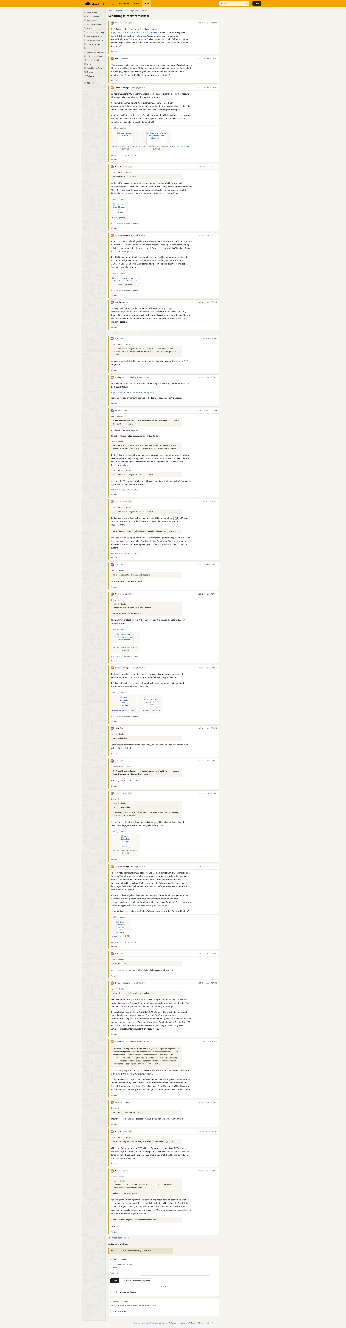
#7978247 (213, 668)
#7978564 (213, 1131)
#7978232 (213, 564)
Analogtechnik (92, 20)
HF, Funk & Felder (94, 24)
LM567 (176, 517)
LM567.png (122, 284)
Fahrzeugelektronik (95, 36)
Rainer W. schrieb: (117, 1177)
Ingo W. (118, 302)
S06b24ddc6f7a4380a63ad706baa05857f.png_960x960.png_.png (166, 146)
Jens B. (118, 59)
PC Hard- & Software (95, 56)
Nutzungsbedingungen (178, 1323)
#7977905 (213, 88)
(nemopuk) (127, 1102)
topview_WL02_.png (147, 710)
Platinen (90, 28)
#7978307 (213, 953)
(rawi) (126, 410)
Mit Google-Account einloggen (124, 1292)
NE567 (187, 999)
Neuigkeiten (124, 3)
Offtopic (90, 72)
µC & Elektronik (93, 16)
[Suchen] (247, 3)
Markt (89, 64)
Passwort (114, 1273)
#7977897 (213, 59)
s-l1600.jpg (116, 217)
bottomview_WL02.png (120, 710)
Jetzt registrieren (119, 1311)
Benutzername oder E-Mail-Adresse (121, 1266)
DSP (88, 48)
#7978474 (213, 1041)
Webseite (90, 76)
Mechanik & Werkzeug (95, 32)
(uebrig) (125, 302)
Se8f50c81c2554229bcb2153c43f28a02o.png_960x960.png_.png (135, 146)
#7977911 (213, 166)
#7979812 (213, 1171)
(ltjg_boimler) (131, 377)
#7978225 (213, 501)
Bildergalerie (92, 83)
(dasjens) (125, 59)
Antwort (114, 52)
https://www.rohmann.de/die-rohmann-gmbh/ (132, 392)
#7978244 (213, 594)
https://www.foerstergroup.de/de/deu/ (150, 905)
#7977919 (213, 235)
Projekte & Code (93, 60)
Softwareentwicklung (95, 52)
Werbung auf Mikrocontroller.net (200, 1323)
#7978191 (213, 377)
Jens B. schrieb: (117, 416)
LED (131, 910)
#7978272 (213, 728)
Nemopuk (118, 1102)
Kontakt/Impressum (141, 1323)
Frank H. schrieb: (117, 441)
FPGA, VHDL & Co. (94, 44)
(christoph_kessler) (138, 88)
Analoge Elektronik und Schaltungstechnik (123, 11)
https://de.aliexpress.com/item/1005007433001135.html (136, 32)
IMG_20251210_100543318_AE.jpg (125, 647)
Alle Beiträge (92, 12)
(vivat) (125, 23)
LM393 (162, 257)
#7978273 (213, 761)
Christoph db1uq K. (122, 88)
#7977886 (213, 23)
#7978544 (213, 1102)
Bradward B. (120, 377)
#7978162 (213, 338)
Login (257, 3)
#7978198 (213, 410)
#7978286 (213, 793)
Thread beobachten (119, 1237)
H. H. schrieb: (116, 600)
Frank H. (118, 23)
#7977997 (213, 302)
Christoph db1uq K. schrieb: (121, 172)
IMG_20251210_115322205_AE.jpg (125, 850)
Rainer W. (118, 410)
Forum (146, 3)
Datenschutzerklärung (158, 1323)
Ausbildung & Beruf (94, 68)
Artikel (136, 3)
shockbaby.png (117, 936)
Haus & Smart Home (95, 40)
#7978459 (213, 983)
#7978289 (213, 866)
